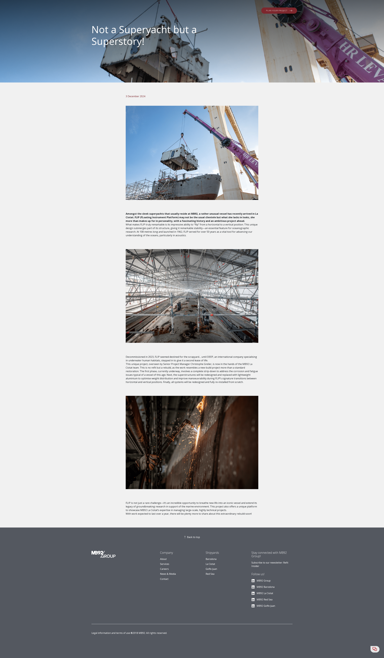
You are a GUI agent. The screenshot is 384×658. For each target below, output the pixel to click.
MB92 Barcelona (265, 587)
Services (164, 564)
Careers (164, 569)
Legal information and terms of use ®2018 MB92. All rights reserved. (129, 633)
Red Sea (210, 574)
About (163, 559)
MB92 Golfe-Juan (266, 605)
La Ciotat (210, 564)
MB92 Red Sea (264, 599)
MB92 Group (264, 580)
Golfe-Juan (211, 569)
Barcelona (211, 559)
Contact (164, 579)
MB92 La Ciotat (265, 593)
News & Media (168, 574)
